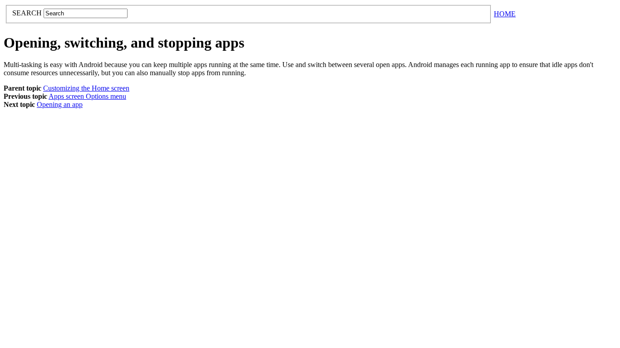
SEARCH (28, 13)
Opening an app (60, 104)
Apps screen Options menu (87, 96)
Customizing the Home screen (86, 88)
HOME (505, 14)
